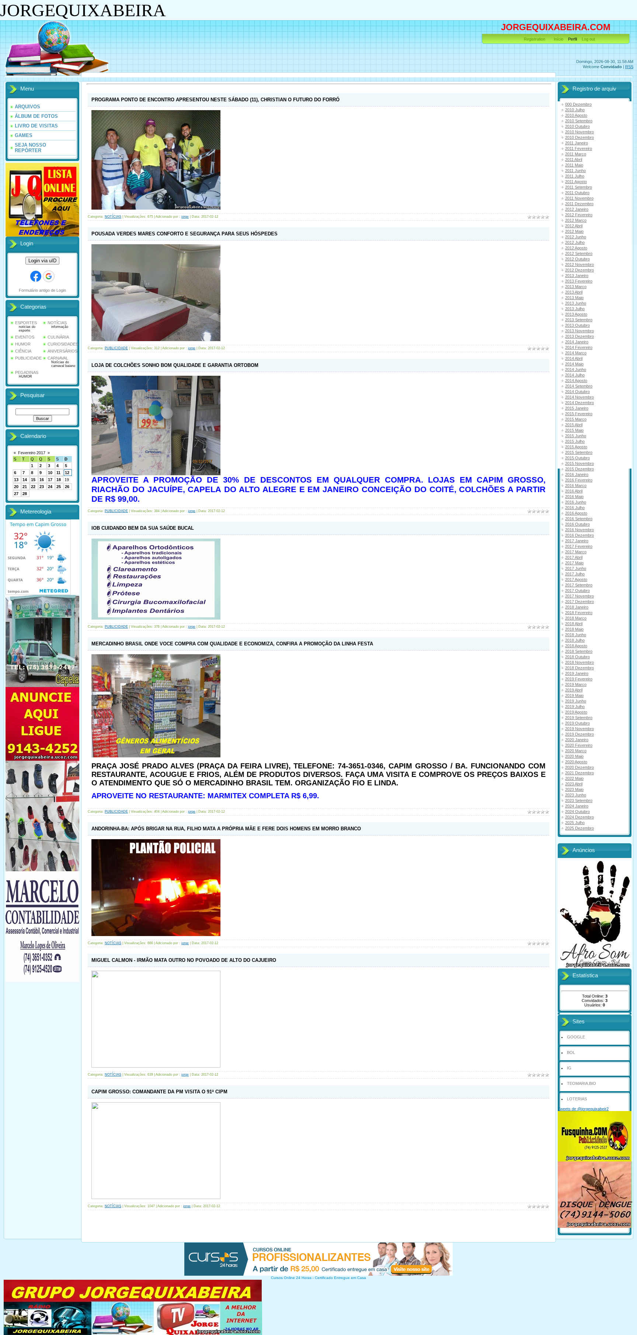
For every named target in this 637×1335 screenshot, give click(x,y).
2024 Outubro (577, 811)
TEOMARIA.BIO (581, 1083)
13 (16, 479)
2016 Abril (573, 491)
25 (58, 486)
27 (16, 493)
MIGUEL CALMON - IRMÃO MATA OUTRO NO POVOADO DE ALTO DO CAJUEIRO (183, 960)
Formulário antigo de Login (42, 290)
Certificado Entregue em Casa (340, 1278)
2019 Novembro (579, 728)
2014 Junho (575, 369)
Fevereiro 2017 (31, 453)
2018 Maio (574, 629)
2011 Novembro (579, 198)
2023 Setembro (578, 800)
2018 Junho (575, 635)
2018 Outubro (577, 657)
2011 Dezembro (579, 204)
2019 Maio (574, 695)
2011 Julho (574, 176)
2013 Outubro (577, 325)
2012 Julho (575, 242)
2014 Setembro (578, 386)
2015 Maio (574, 430)
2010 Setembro (578, 121)
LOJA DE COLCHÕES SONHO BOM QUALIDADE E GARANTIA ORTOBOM (174, 365)
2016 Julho (575, 507)
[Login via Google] (49, 276)
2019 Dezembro (579, 734)
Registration (534, 39)
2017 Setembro (578, 585)
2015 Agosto (576, 447)
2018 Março (575, 618)
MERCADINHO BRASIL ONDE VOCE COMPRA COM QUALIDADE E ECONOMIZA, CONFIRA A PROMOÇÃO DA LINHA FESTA (232, 644)
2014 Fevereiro (578, 347)
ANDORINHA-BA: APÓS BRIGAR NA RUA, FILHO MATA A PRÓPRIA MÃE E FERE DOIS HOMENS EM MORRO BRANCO (226, 828)
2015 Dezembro (579, 469)
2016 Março (575, 485)
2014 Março (575, 353)
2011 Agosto (576, 181)
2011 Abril (573, 159)
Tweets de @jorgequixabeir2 (583, 1109)
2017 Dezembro (579, 601)
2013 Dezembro (579, 336)
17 (50, 479)
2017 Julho (575, 574)
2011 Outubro (577, 192)
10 (50, 472)
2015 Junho (575, 436)
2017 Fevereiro (578, 546)
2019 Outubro (577, 723)
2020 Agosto (576, 762)
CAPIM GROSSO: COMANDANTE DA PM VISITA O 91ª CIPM (159, 1091)
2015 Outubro (577, 458)
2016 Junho (575, 502)
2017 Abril (573, 557)
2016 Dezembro (579, 535)
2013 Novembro (579, 331)
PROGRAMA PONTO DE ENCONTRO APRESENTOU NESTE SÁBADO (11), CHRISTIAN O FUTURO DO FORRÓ (215, 99)
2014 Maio (574, 364)
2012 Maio (574, 231)
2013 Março (575, 286)
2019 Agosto (576, 712)
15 (33, 479)
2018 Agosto (576, 646)
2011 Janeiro (576, 143)
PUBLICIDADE (28, 358)
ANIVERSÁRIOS (62, 351)
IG (569, 1068)
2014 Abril (573, 358)
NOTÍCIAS (57, 322)
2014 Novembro (579, 397)
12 (67, 472)
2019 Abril (573, 690)
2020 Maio (574, 756)
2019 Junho (575, 701)
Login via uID (42, 260)
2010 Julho (575, 110)
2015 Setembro (578, 452)
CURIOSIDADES (63, 344)
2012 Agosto (576, 248)
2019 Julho (575, 706)
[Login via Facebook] (35, 276)
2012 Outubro (577, 259)
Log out (588, 39)
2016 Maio (574, 496)
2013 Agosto (576, 314)
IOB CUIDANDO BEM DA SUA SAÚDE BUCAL (142, 528)
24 (50, 486)
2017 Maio (574, 563)
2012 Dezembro (579, 270)
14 (24, 479)
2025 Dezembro (579, 828)
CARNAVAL (58, 358)
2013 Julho (575, 308)
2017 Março (575, 552)
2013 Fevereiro (578, 281)
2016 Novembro (579, 530)
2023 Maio (574, 789)
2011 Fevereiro (578, 148)
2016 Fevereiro (578, 480)
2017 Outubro (577, 590)
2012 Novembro (579, 264)
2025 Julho (575, 822)
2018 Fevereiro (578, 612)
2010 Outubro (577, 126)
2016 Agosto (576, 513)
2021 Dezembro (579, 773)
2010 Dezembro (579, 137)
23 (41, 486)
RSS (629, 66)
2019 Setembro (578, 717)
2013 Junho (575, 303)
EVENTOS (24, 337)
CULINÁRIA (58, 337)
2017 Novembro (579, 596)
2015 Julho (575, 441)
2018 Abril (573, 623)
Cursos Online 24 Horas (291, 1278)
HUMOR (23, 344)
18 (58, 479)
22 (33, 486)
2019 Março (575, 684)
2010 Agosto (576, 115)
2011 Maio (574, 165)
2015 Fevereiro (578, 413)
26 (67, 486)
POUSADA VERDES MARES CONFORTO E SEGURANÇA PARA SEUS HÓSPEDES (184, 233)
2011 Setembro (578, 187)
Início (558, 39)
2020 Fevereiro (578, 745)
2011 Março (575, 154)
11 (58, 472)
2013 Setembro (578, 320)
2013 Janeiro (576, 275)
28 (24, 493)
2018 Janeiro (576, 607)
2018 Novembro (579, 662)
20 (16, 486)
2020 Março (575, 751)
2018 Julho (575, 640)
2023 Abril (573, 784)
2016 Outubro (577, 524)
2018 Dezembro (579, 668)
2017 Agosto (576, 579)
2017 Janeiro (576, 541)
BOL (571, 1052)
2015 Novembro (579, 463)
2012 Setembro (578, 253)
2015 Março (575, 419)
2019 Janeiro (576, 673)
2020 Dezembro (579, 767)
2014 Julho (575, 375)
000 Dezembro (578, 104)
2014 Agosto (576, 380)
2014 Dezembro (579, 402)
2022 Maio (574, 778)
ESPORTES (26, 322)
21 (24, 486)
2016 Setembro (578, 518)
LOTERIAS (577, 1099)
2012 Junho (575, 237)
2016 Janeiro (576, 474)
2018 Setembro (578, 651)
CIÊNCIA (23, 351)
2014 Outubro (577, 391)
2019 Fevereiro (578, 679)
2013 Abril (573, 292)
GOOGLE (576, 1037)
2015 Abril (573, 425)
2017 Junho (575, 568)
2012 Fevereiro (578, 215)
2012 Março (575, 220)
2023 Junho (575, 795)
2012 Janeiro (576, 209)
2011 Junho (575, 170)
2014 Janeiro (576, 342)
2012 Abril (573, 226)
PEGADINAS (26, 372)
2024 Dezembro (579, 817)
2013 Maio (574, 297)
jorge (185, 216)
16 (41, 479)
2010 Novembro (579, 132)
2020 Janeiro (576, 739)
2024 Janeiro (576, 806)
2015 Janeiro (576, 408)
